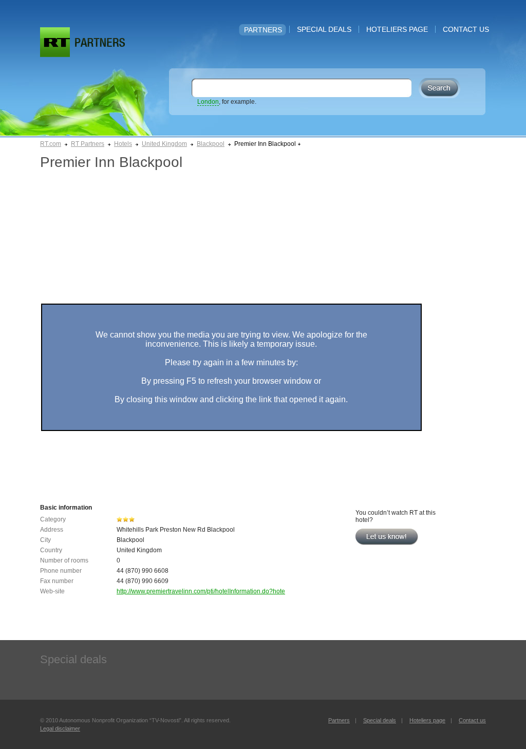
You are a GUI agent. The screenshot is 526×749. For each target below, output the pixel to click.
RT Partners (87, 143)
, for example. (226, 101)
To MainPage (100, 42)
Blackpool (210, 143)
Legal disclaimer (60, 728)
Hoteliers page (397, 29)
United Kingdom (164, 143)
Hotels (123, 143)
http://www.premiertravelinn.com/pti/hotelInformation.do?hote (201, 591)
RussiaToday (55, 42)
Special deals (324, 29)
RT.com (50, 143)
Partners (263, 30)
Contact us (466, 29)
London (208, 101)
